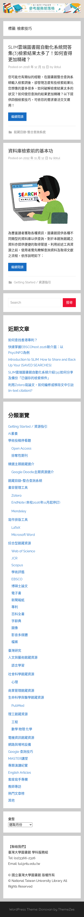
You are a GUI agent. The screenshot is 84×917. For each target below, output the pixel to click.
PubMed (17, 706)
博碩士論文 (19, 586)
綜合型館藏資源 (19, 543)
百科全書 (17, 614)
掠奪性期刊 (19, 455)
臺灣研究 (14, 651)
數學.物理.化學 (21, 729)
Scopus (17, 565)
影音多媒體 (19, 635)
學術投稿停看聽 (19, 440)
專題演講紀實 (18, 765)
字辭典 (16, 621)
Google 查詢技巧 (20, 752)
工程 (14, 722)
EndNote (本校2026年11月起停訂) (35, 502)
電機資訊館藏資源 (21, 738)
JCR (14, 558)
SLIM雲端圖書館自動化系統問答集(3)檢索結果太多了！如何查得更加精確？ (40, 53)
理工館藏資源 (18, 714)
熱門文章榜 (16, 793)
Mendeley (18, 511)
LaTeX (15, 528)
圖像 (14, 628)
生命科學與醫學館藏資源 (26, 697)
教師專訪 (14, 787)
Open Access (21, 448)
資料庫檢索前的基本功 (30, 151)
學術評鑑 (17, 572)
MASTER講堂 (18, 759)
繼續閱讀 (17, 117)
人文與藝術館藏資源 (23, 657)
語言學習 (17, 665)
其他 (11, 800)
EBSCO (16, 579)
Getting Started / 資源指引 (32, 282)
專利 (14, 607)
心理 (14, 682)
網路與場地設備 (19, 745)
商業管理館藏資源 (21, 691)
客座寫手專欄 (18, 779)
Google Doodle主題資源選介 (32, 472)
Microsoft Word (23, 535)
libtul (57, 67)
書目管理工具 (18, 488)
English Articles (19, 773)
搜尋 (69, 302)
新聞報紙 (17, 600)
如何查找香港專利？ (23, 340)
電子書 (16, 593)
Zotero (16, 495)
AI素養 (13, 434)
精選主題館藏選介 (21, 464)
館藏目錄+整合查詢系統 (30, 132)
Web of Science (23, 551)
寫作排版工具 (18, 520)
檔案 (14, 642)
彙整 (11, 819)
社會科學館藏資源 (21, 674)
